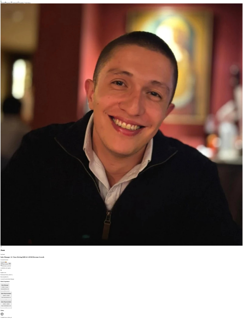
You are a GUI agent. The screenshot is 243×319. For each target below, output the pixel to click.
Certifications (15, 2)
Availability (21, 2)
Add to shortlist (5, 264)
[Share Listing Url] (10, 264)
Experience (8, 2)
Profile (3, 2)
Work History (28, 2)
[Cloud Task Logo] (5, 1)
